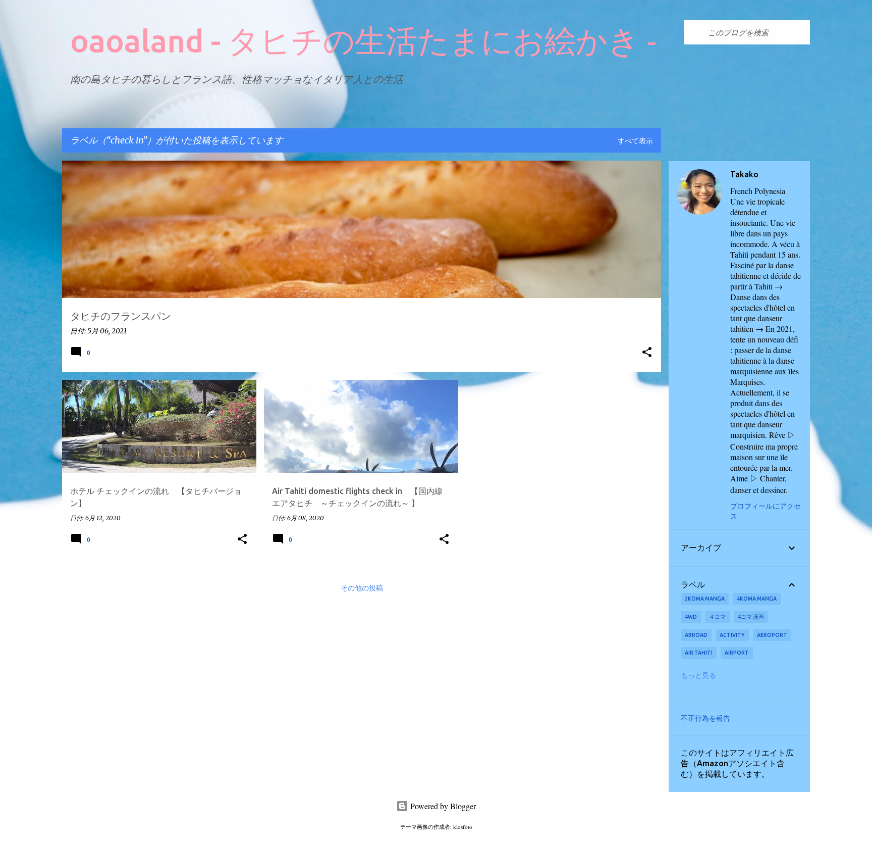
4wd (691, 617)
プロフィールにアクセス (765, 511)
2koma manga (705, 599)
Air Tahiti (699, 653)
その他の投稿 (362, 588)
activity (732, 635)
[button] (647, 353)
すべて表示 (635, 141)
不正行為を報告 (705, 718)
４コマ (717, 617)
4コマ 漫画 (751, 617)
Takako (744, 174)
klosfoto (462, 826)
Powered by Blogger (442, 806)
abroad (696, 635)
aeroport (772, 635)
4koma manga (757, 599)
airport (737, 653)
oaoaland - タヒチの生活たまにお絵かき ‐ (363, 40)
